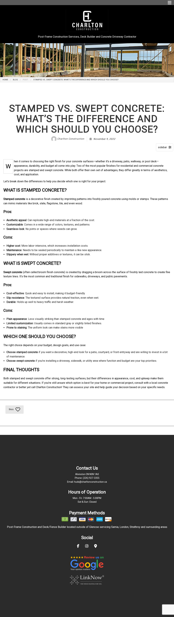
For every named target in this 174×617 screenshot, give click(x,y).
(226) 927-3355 (91, 478)
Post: (25, 80)
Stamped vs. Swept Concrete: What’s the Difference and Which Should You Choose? (76, 80)
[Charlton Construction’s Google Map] (96, 546)
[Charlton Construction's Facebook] (78, 546)
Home (5, 80)
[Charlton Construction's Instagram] (87, 546)
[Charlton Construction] (87, 20)
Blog (15, 80)
